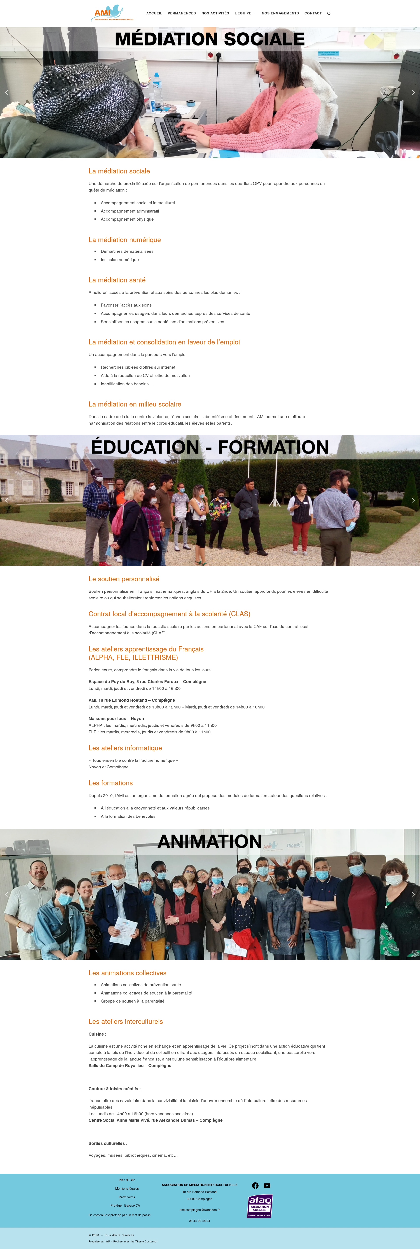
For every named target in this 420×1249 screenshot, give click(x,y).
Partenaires (127, 1197)
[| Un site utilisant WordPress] (112, 12)
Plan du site (127, 1179)
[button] (6, 92)
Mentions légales (127, 1188)
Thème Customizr (146, 1241)
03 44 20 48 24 (199, 1220)
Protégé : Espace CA (125, 1205)
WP (108, 1241)
